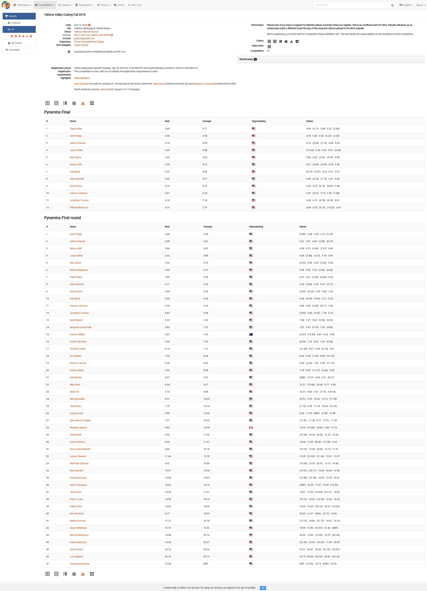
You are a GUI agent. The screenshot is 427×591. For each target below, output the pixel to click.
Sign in (420, 5)
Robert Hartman (78, 341)
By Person (16, 43)
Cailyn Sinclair (81, 45)
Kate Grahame (77, 442)
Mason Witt (76, 164)
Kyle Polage (98, 41)
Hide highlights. (82, 78)
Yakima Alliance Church (86, 31)
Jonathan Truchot (79, 200)
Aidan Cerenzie (77, 143)
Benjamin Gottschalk (204, 83)
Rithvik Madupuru (79, 207)
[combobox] (355, 5)
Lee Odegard (76, 556)
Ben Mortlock (77, 513)
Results (13, 16)
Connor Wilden (77, 334)
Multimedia (248, 59)
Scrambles (14, 49)
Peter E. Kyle (76, 499)
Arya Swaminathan (80, 563)
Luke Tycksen (81, 83)
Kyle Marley (76, 377)
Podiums (16, 22)
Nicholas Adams (78, 427)
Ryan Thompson (78, 485)
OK (263, 588)
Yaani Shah (76, 434)
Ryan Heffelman (78, 528)
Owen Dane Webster (80, 449)
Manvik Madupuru (79, 535)
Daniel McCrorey (78, 477)
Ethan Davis (80, 41)
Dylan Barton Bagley (80, 420)
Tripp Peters (76, 128)
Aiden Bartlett (107, 89)
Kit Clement (76, 356)
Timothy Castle (77, 348)
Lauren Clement (78, 456)
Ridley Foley (76, 506)
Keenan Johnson (78, 193)
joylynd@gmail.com (84, 38)
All (12, 29)
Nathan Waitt (77, 370)
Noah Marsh (76, 320)
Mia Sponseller (77, 399)
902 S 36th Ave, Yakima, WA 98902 (92, 35)
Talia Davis (75, 406)
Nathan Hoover (78, 520)
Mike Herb (75, 384)
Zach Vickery (76, 549)
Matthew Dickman (79, 463)
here (123, 51)
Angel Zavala (76, 413)
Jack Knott (75, 492)
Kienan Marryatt (78, 542)
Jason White (76, 150)
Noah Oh (74, 391)
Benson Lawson (78, 363)
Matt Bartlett (76, 470)
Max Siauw (159, 83)
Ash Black (75, 171)
